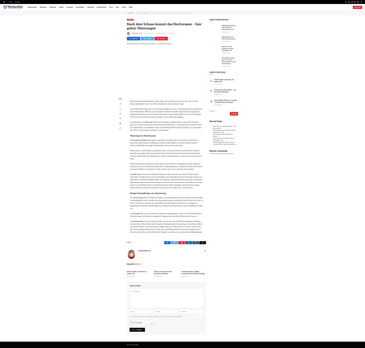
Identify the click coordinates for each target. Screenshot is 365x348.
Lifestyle (90, 7)
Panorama (130, 19)
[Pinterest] (120, 118)
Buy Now (17, 2)
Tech (111, 7)
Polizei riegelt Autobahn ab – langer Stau (137, 272)
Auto (117, 7)
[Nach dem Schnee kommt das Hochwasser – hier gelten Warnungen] (166, 68)
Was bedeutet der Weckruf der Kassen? (229, 38)
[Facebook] (120, 104)
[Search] (361, 2)
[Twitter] (120, 109)
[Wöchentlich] (13, 7)
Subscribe (357, 7)
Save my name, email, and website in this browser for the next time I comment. (157, 316)
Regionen (43, 7)
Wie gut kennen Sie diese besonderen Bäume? (163, 272)
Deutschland (32, 7)
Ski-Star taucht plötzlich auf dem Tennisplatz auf (227, 48)
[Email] (120, 123)
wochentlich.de (137, 33)
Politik (61, 7)
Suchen (212, 111)
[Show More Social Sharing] (170, 38)
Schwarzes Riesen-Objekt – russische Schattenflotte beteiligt (193, 272)
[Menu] (4, 2)
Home (10, 2)
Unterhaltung (101, 7)
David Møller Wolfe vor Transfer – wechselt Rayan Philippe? (225, 101)
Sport (124, 7)
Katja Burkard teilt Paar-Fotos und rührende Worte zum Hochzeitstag (229, 60)
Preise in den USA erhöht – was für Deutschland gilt (225, 91)
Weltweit (53, 7)
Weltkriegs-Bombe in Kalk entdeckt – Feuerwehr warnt (229, 27)
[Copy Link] (120, 128)
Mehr (131, 7)
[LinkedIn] (120, 113)
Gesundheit (80, 7)
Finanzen (69, 7)
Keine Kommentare (161, 33)
